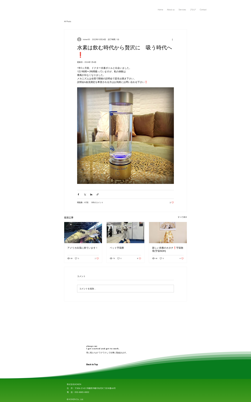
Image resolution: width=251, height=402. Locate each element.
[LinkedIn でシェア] (91, 194)
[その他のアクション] (172, 39)
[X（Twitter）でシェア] (85, 194)
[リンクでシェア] (97, 194)
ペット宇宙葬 (117, 247)
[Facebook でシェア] (78, 194)
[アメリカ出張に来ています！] (83, 232)
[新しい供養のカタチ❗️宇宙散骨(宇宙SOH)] (168, 232)
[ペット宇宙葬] (125, 232)
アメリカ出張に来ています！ (82, 247)
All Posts (67, 21)
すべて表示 (182, 217)
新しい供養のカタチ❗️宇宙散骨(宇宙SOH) (167, 249)
